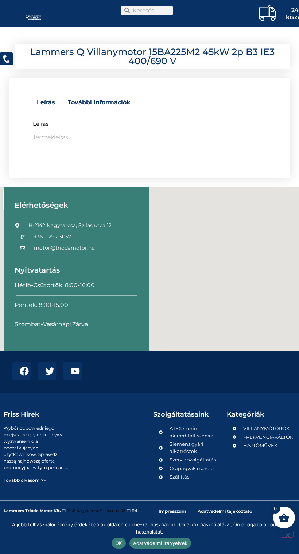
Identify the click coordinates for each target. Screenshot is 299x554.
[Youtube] (72, 371)
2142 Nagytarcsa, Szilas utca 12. (96, 510)
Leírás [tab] (46, 102)
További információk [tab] (99, 102)
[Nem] (287, 534)
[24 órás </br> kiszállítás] (265, 13)
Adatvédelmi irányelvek (160, 543)
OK (118, 543)
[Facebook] (21, 371)
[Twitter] (47, 371)
